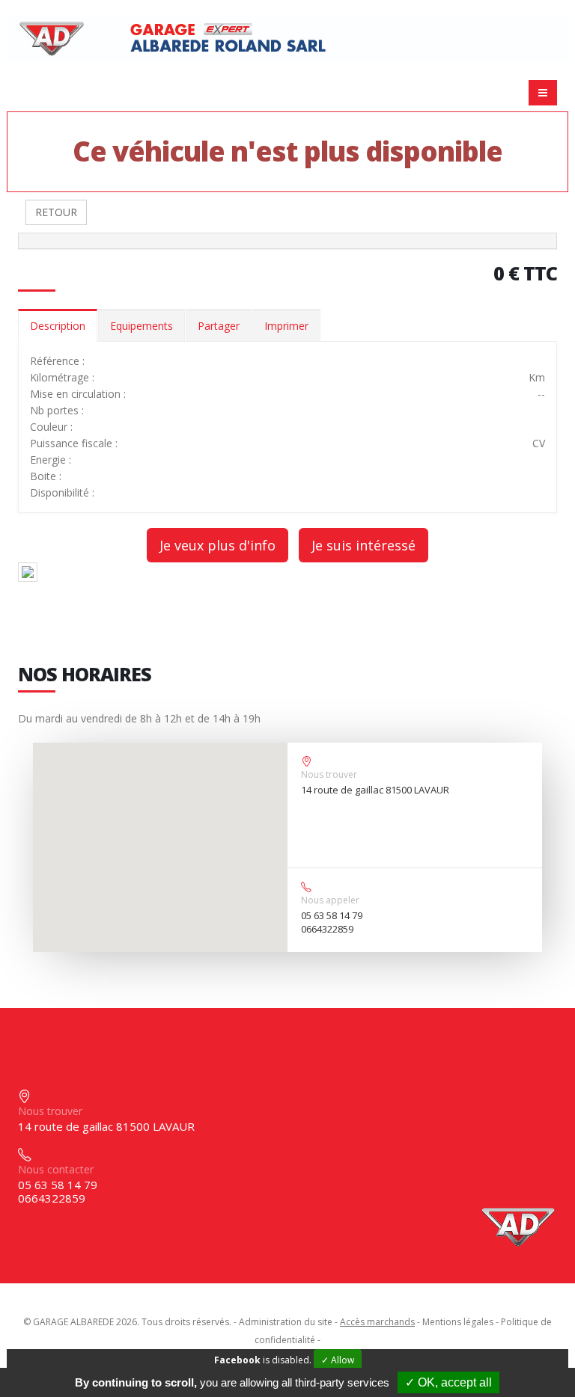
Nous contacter (56, 1169)
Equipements (141, 326)
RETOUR (56, 212)
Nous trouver (329, 774)
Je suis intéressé (363, 545)
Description (57, 326)
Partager (219, 326)
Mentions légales (457, 1321)
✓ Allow (337, 1360)
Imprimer (286, 326)
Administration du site (285, 1321)
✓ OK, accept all (448, 1382)
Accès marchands (377, 1321)
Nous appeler (330, 900)
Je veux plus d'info (217, 545)
